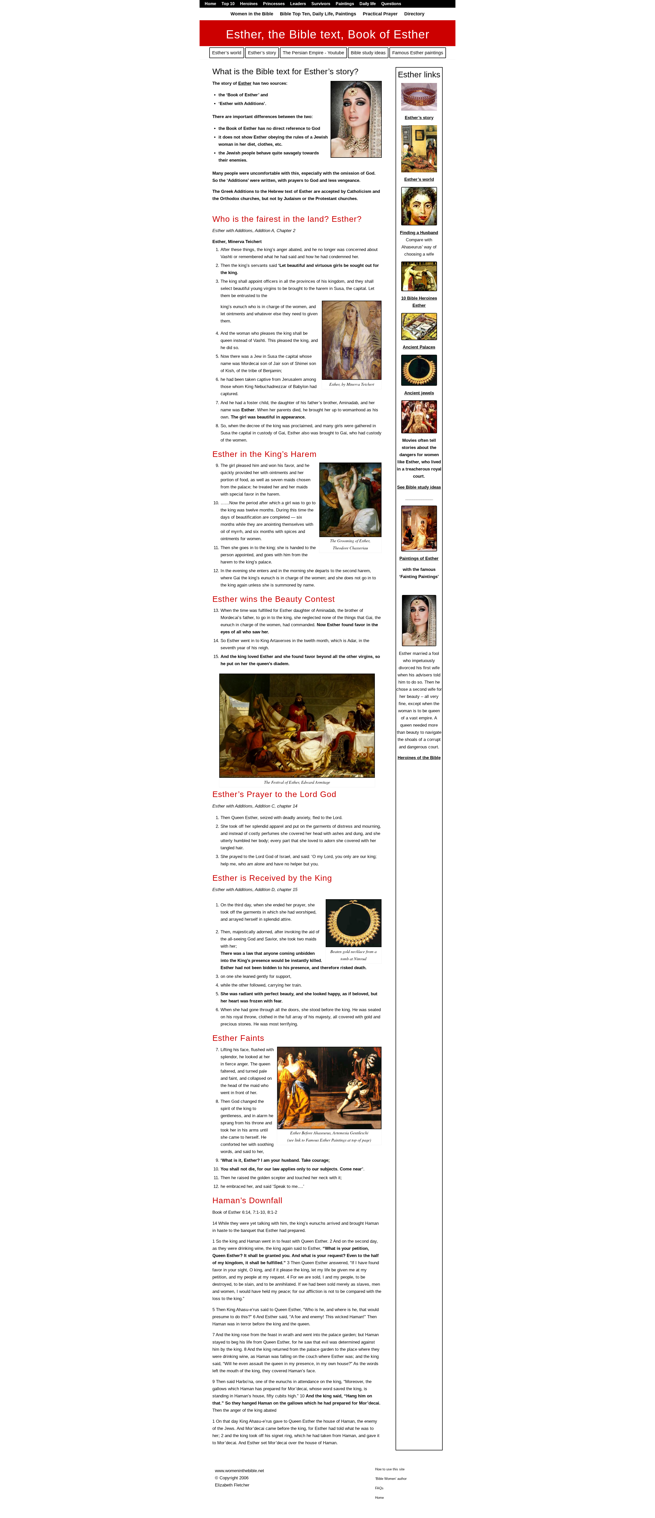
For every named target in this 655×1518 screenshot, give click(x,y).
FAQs (379, 1488)
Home (379, 1498)
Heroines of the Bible (419, 757)
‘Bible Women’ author (391, 1479)
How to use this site (390, 1469)
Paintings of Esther (419, 558)
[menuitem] (212, 4)
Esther (245, 83)
